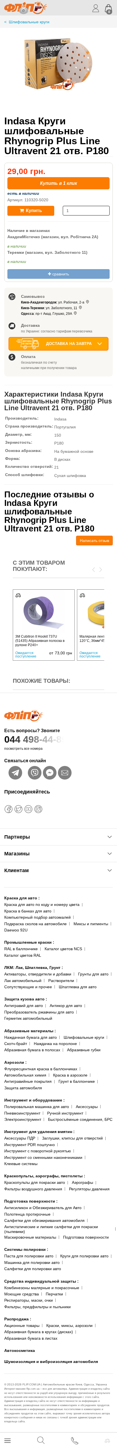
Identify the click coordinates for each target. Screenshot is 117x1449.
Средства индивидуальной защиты (41, 1281)
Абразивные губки (84, 1050)
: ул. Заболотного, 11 (49, 308)
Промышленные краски (29, 942)
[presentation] (93, 569)
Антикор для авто (66, 1005)
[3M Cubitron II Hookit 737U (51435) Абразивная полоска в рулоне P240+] (43, 612)
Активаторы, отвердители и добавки (37, 974)
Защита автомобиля (23, 1088)
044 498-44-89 (35, 739)
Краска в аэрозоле (70, 1075)
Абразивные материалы (30, 1031)
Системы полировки (26, 1249)
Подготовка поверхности (31, 1201)
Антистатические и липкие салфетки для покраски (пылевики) (51, 1229)
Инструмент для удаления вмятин (39, 1131)
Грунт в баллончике (76, 1081)
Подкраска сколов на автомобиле (35, 924)
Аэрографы (82, 1182)
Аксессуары (87, 1106)
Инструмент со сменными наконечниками (43, 1157)
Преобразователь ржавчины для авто (39, 1012)
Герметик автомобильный (28, 1018)
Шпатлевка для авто (78, 987)
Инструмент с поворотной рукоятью (37, 1151)
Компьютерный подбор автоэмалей (37, 917)
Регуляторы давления (89, 1189)
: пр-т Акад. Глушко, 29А (47, 314)
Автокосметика (19, 1350)
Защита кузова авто (25, 999)
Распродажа (17, 1319)
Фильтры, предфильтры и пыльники (37, 1306)
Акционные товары (21, 1325)
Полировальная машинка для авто (36, 1106)
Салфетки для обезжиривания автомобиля (44, 1220)
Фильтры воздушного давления (33, 1189)
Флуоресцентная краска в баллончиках (40, 1069)
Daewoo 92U (16, 930)
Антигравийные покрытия (28, 1081)
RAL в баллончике (21, 949)
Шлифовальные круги (84, 1037)
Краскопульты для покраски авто (34, 1182)
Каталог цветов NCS (63, 949)
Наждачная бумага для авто (30, 1037)
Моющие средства (21, 1294)
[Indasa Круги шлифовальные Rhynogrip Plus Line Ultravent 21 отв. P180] (58, 69)
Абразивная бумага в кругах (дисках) (38, 1331)
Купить (33, 210)
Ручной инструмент (65, 1113)
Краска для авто (22, 898)
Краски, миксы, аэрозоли (69, 1325)
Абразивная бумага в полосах (32, 1050)
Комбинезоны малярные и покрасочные (41, 1287)
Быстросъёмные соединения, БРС (80, 1119)
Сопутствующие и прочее (28, 987)
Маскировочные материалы (30, 1237)
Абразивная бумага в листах (30, 1338)
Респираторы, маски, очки (28, 1300)
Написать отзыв (94, 540)
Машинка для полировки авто (32, 1262)
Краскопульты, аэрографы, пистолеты (44, 1176)
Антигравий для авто (23, 1005)
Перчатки (54, 1294)
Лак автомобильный (22, 980)
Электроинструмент (22, 1119)
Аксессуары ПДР (19, 1138)
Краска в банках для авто (27, 911)
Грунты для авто (93, 974)
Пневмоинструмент (22, 1113)
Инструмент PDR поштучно (29, 1144)
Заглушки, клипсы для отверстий (72, 1138)
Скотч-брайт (15, 1043)
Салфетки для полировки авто (32, 1268)
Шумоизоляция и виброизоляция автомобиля (51, 1361)
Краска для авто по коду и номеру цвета (42, 904)
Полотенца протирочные (27, 1214)
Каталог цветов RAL (22, 955)
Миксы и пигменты (91, 924)
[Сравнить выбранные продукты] (107, 1440)
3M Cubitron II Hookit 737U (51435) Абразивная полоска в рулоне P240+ (39, 641)
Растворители (61, 980)
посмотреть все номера (23, 749)
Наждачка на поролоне (55, 1043)
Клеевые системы (20, 1163)
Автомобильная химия (25, 1075)
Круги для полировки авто (84, 1256)
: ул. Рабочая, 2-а (53, 302)
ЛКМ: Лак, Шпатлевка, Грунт (33, 967)
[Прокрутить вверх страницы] (108, 1424)
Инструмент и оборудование (34, 1100)
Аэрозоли (15, 1062)
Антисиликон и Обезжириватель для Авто (43, 1207)
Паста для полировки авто (28, 1256)
